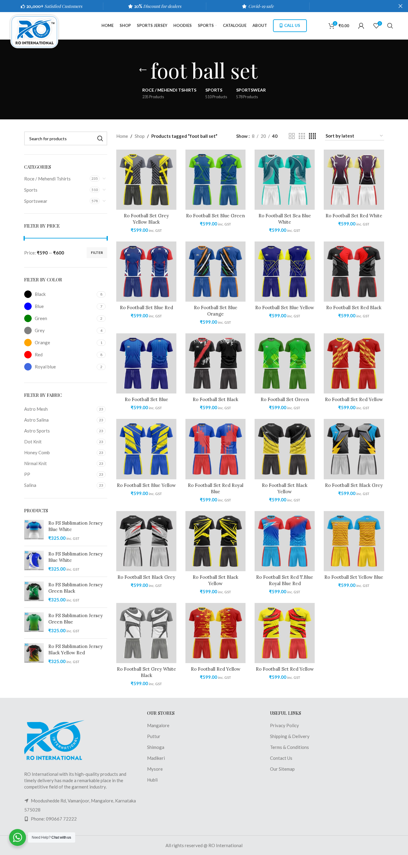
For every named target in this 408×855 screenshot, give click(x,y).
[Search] (390, 26)
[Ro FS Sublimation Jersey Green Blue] (34, 623)
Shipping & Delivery (290, 736)
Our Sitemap (282, 769)
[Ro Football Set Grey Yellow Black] (146, 180)
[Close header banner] (400, 6)
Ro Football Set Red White (354, 216)
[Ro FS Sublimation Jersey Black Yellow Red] (34, 654)
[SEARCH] (100, 138)
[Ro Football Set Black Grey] (354, 449)
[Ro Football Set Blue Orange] (215, 271)
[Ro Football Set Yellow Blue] (354, 541)
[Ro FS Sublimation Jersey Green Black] (34, 592)
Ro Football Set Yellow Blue (353, 577)
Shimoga (155, 747)
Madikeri (156, 758)
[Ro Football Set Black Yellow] (285, 449)
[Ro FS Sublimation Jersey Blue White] (34, 530)
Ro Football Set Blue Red (146, 307)
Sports (30, 190)
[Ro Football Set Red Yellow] (354, 363)
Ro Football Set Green (285, 399)
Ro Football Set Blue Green (215, 216)
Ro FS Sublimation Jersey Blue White (75, 526)
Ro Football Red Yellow (215, 669)
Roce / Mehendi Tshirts (47, 178)
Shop (140, 136)
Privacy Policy (284, 725)
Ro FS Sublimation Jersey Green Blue (75, 619)
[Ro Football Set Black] (215, 363)
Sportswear (35, 201)
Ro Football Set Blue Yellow (284, 307)
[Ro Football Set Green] (285, 363)
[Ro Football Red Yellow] (215, 633)
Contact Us (281, 758)
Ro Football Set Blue (146, 399)
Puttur (153, 736)
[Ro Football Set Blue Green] (215, 180)
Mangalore (158, 725)
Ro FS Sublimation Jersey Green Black (75, 588)
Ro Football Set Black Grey (354, 485)
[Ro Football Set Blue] (146, 363)
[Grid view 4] (312, 136)
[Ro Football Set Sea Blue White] (285, 180)
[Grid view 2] (292, 136)
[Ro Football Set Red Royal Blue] (215, 449)
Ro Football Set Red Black (353, 307)
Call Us (292, 25)
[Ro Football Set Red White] (354, 180)
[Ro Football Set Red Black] (354, 271)
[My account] (361, 26)
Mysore (155, 769)
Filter (97, 252)
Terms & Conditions (289, 747)
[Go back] (142, 70)
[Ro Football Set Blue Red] (146, 271)
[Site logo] (37, 31)
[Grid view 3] (302, 136)
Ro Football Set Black (215, 399)
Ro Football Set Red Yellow (354, 399)
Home (122, 136)
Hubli (152, 779)
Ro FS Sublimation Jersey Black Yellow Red (75, 649)
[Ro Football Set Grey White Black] (146, 633)
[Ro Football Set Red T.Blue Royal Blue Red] (285, 541)
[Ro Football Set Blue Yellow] (285, 271)
